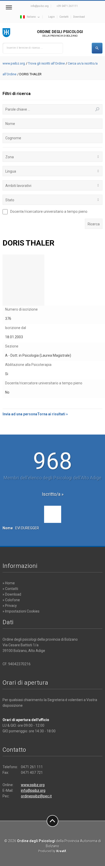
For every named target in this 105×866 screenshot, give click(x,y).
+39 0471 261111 (67, 6)
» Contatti (10, 589)
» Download (12, 594)
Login (51, 16)
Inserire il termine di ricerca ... (25, 47)
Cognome (13, 138)
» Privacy (10, 606)
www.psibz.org (14, 63)
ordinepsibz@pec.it (36, 796)
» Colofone (11, 600)
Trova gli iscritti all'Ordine (46, 63)
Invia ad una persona (20, 414)
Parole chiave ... (17, 109)
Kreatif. (61, 851)
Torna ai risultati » (52, 414)
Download (79, 16)
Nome (10, 124)
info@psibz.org (40, 6)
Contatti (64, 16)
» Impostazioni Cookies (21, 611)
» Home (9, 583)
